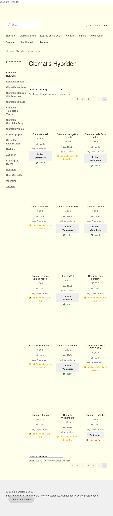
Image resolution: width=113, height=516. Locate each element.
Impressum (12, 495)
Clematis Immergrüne (13, 141)
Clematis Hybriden (24, 50)
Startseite (10, 35)
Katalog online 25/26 (51, 35)
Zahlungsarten (65, 495)
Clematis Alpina (15, 81)
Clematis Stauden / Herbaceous (16, 94)
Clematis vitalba (15, 128)
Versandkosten (42, 148)
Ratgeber (10, 42)
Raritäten (11, 149)
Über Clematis (26, 42)
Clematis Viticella (15, 101)
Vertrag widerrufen (21, 499)
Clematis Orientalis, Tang (15, 121)
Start (12, 50)
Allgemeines (97, 35)
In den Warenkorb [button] (40, 156)
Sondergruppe (14, 134)
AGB (21, 495)
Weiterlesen (95, 434)
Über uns (43, 42)
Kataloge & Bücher (12, 162)
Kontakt (70, 35)
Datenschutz (32, 495)
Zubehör (11, 154)
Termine (82, 35)
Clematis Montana (16, 87)
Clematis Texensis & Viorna (12, 111)
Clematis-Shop (28, 35)
